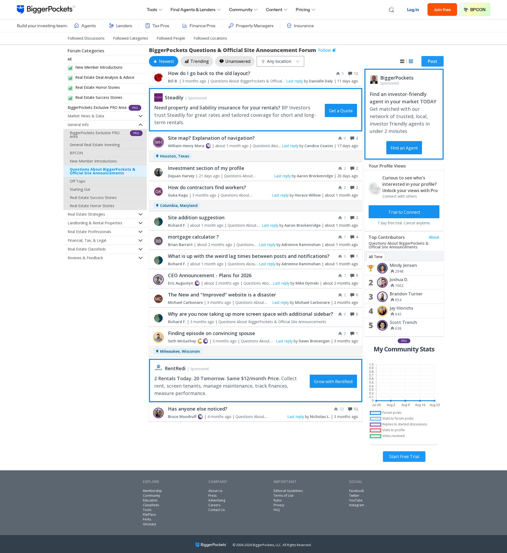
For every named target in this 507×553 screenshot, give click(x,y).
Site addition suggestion (196, 217)
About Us (215, 491)
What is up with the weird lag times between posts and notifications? (249, 256)
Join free (442, 9)
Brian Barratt (180, 244)
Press (212, 495)
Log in (413, 9)
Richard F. (177, 225)
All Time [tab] (376, 256)
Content (274, 9)
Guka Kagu (178, 195)
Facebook (356, 491)
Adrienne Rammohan (301, 244)
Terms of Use (284, 495)
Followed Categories (130, 38)
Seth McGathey (182, 340)
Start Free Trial (404, 456)
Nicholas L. (320, 416)
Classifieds (151, 505)
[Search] (392, 9)
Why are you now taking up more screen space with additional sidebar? (250, 314)
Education (150, 500)
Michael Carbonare (185, 302)
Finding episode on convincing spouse (211, 333)
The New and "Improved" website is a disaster (222, 294)
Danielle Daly (321, 80)
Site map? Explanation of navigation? (211, 138)
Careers (214, 505)
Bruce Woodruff (182, 416)
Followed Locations (210, 38)
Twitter (354, 495)
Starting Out (80, 189)
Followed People (171, 38)
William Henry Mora (186, 145)
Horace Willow (308, 195)
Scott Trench (403, 322)
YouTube (356, 500)
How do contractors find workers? (207, 187)
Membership (152, 491)
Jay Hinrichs (401, 308)
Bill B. (173, 80)
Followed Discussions (86, 38)
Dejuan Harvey (181, 175)
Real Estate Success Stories (93, 197)
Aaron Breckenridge (315, 175)
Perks (147, 519)
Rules (277, 500)
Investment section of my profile (206, 168)
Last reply (294, 80)
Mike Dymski (307, 283)
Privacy (279, 505)
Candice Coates (318, 145)
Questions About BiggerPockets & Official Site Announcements (102, 171)
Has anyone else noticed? (197, 409)
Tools (152, 9)
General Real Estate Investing (95, 144)
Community (240, 9)
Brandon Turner (406, 294)
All (70, 59)
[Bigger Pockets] (46, 9)
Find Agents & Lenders (193, 9)
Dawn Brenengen (314, 340)
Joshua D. (399, 279)
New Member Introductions (93, 161)
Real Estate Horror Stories (92, 205)
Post (432, 61)
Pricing (303, 9)
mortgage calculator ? (193, 237)
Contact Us (216, 510)
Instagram (356, 505)
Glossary (149, 524)
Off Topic (78, 181)
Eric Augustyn (180, 283)
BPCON (478, 9)
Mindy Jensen (403, 265)
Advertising (216, 500)
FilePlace (149, 514)
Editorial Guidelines (288, 491)
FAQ (277, 510)
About (434, 237)
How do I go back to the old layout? (209, 73)
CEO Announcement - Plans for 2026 (209, 275)
